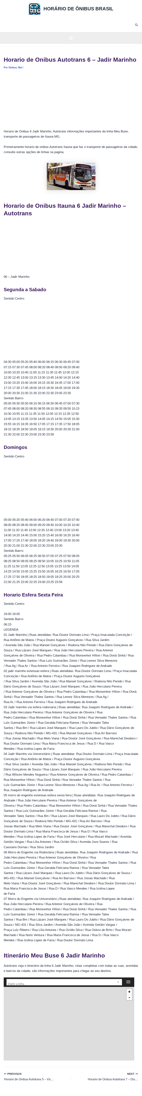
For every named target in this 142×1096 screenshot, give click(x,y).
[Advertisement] (71, 101)
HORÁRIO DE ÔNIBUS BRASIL (78, 8)
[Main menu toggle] (71, 38)
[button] (136, 25)
